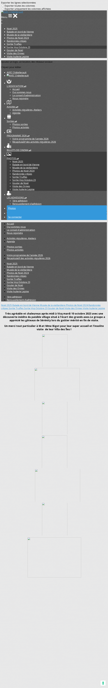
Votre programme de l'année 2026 (30, 138)
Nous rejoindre (20, 98)
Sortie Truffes (14, 44)
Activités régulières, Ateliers (27, 109)
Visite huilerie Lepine (18, 56)
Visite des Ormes (15, 53)
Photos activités (20, 127)
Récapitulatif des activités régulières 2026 (34, 141)
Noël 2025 (12, 28)
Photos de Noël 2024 (18, 37)
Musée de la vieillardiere (19, 34)
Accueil (16, 89)
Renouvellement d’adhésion (26, 203)
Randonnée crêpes (16, 41)
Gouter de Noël (15, 50)
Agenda (16, 112)
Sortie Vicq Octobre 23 (18, 47)
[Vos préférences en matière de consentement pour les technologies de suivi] (103, 683)
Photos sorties (20, 124)
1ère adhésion (19, 200)
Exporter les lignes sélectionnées (18, 2)
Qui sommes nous (21, 92)
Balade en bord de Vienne (20, 31)
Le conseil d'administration (26, 95)
